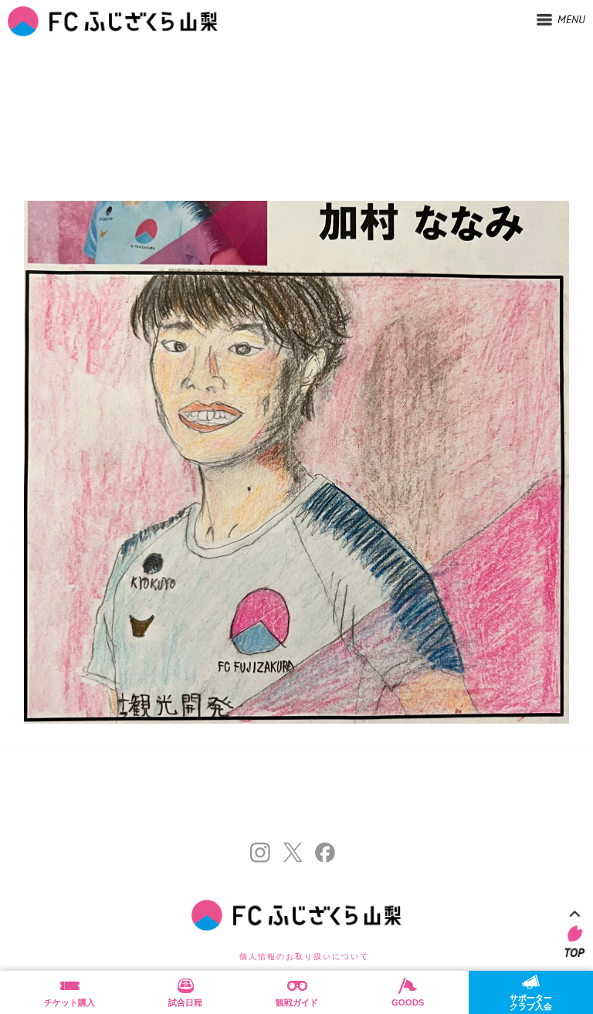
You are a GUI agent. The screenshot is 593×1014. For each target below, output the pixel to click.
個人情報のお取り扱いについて (304, 956)
